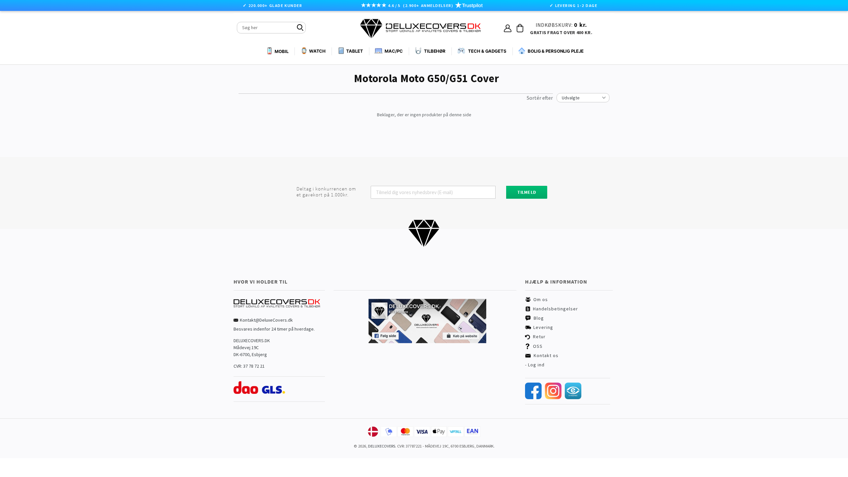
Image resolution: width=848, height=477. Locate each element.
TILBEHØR (435, 51)
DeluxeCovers (381, 446)
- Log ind (535, 365)
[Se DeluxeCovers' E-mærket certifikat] (573, 397)
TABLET (354, 51)
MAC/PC (393, 51)
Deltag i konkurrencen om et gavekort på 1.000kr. (326, 192)
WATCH (317, 51)
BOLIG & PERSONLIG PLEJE (556, 51)
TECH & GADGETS (487, 51)
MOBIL (281, 51)
